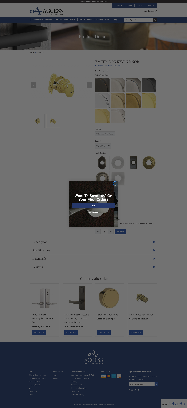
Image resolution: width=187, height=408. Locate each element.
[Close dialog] (115, 183)
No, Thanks (93, 213)
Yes (93, 205)
